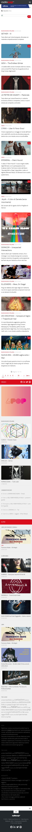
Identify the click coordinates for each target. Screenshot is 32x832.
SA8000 (9, 730)
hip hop (24, 704)
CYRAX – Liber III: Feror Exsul (12, 128)
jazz (19, 707)
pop (29, 709)
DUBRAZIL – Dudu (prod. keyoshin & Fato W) (13, 574)
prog (7, 712)
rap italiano (26, 712)
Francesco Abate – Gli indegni (9, 547)
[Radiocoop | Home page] (10, 2)
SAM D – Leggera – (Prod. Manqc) (19, 514)
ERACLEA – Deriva (6, 461)
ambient (3, 700)
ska (15, 714)
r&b (21, 712)
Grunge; (13, 704)
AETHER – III (6, 34)
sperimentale (23, 714)
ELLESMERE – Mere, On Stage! (13, 284)
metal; (3, 710)
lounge (28, 707)
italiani (14, 706)
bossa (13, 700)
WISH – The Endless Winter (12, 63)
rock (7, 714)
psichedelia (12, 712)
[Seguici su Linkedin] (24, 382)
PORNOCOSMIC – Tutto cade (10, 482)
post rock (3, 712)
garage (9, 704)
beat (7, 700)
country (3, 702)
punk (18, 712)
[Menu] (30, 2)
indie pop (8, 707)
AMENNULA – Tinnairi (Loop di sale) (10, 595)
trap (9, 717)
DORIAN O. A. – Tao (14, 510)
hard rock (19, 704)
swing (6, 717)
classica (27, 700)
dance (14, 702)
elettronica (23, 702)
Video (2, 125)
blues (10, 700)
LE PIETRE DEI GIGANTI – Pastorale (15, 95)
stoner (3, 717)
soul (17, 714)
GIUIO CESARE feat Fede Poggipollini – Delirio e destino (16, 616)
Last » (28, 375)
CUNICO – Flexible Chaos (8, 440)
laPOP (25, 707)
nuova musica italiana (20, 710)
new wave (9, 709)
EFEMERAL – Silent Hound (12, 160)
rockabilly (12, 714)
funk (2, 705)
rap (23, 712)
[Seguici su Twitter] (27, 382)
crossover (9, 702)
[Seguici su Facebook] (21, 382)
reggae (3, 714)
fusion (6, 704)
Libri (2, 545)
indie (3, 706)
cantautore (19, 699)
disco (17, 702)
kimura (22, 707)
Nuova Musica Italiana (7, 31)
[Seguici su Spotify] (30, 382)
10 (18, 375)
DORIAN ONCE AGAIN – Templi (16, 494)
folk (29, 702)
